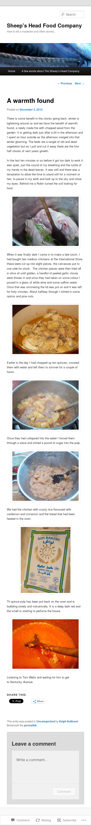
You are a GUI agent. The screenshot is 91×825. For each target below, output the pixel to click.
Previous (64, 83)
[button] (45, 221)
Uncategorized (45, 721)
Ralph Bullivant (68, 721)
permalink (30, 725)
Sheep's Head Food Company (44, 25)
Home (11, 71)
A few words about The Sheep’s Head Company (50, 71)
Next (79, 83)
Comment (64, 791)
